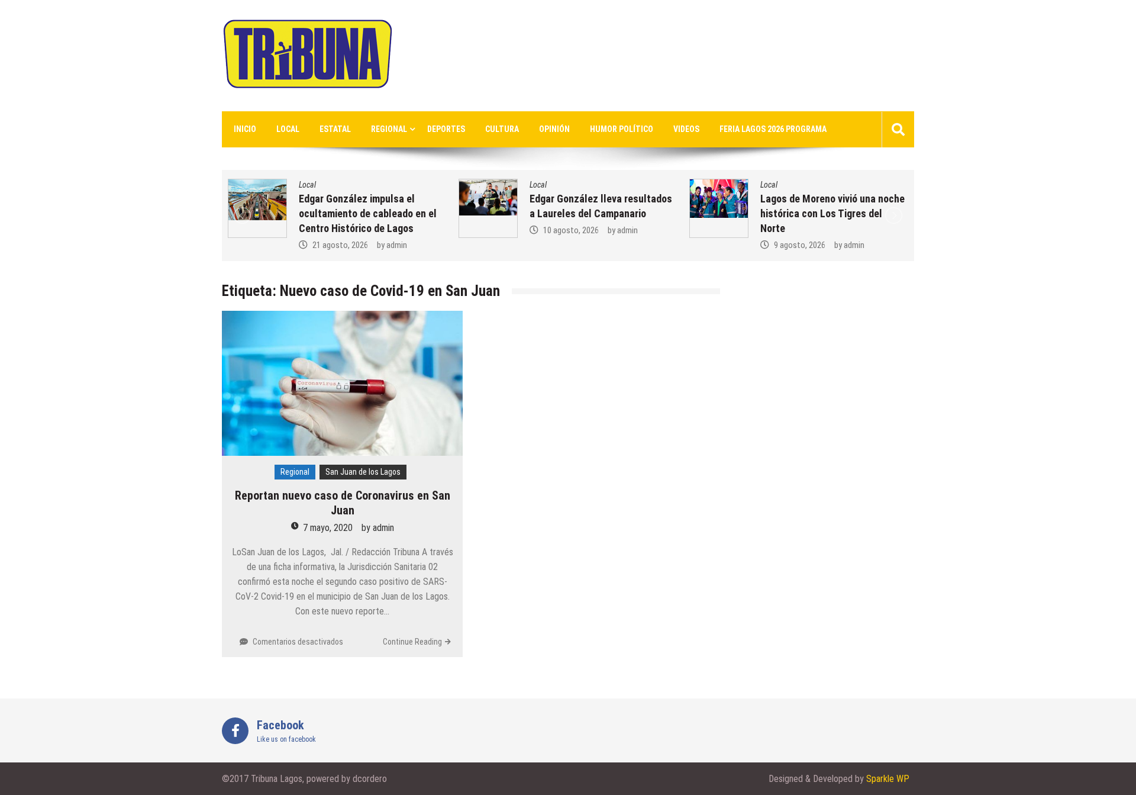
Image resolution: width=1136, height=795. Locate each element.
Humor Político (621, 129)
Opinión (554, 129)
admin (396, 245)
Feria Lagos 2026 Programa (773, 129)
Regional (389, 129)
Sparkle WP (887, 778)
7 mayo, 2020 (328, 527)
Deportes (446, 129)
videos (686, 129)
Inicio (245, 129)
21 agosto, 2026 (340, 245)
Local (287, 129)
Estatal (335, 129)
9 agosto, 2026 (799, 245)
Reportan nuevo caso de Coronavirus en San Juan (342, 502)
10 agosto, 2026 (571, 230)
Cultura (502, 129)
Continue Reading (412, 641)
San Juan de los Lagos (363, 472)
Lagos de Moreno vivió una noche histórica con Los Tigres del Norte (832, 213)
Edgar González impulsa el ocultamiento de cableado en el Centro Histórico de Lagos (368, 213)
